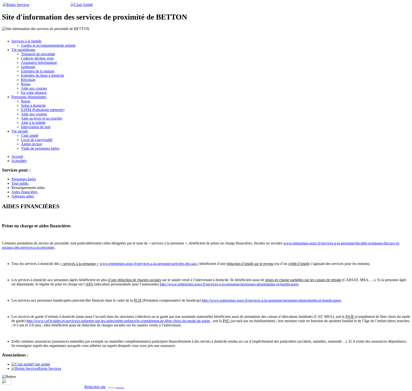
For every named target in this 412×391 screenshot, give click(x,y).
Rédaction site (95, 387)
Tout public (20, 183)
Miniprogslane (120, 387)
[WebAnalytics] (6, 383)
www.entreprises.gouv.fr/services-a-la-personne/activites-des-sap (148, 264)
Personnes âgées (23, 179)
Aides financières (24, 192)
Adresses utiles (22, 196)
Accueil (17, 156)
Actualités (18, 161)
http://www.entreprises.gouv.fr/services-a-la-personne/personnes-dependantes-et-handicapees (229, 284)
